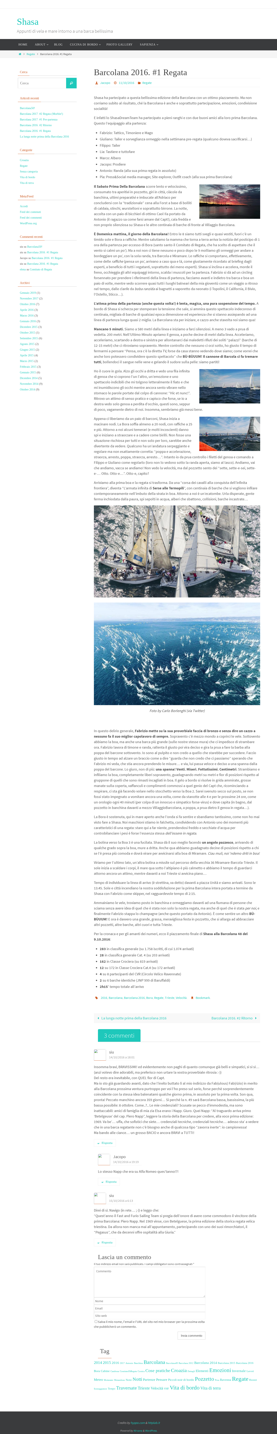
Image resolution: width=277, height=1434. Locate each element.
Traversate (126, 1388)
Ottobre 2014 (27, 389)
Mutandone (119, 1380)
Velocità (181, 998)
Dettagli (191, 1371)
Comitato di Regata (41, 269)
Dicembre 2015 (29, 326)
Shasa (28, 21)
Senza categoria (29, 171)
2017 (122, 1363)
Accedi (24, 206)
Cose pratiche (157, 1370)
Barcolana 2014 (205, 1363)
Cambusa (115, 1371)
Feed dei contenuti (30, 212)
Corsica (141, 1371)
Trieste (169, 998)
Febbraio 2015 (28, 366)
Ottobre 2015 (27, 332)
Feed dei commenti (31, 217)
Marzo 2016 (27, 315)
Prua (217, 1380)
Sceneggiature (100, 1389)
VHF (166, 1388)
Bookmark (203, 998)
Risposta (107, 1143)
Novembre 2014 (29, 383)
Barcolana (115, 998)
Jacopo (105, 83)
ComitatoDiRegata (128, 1371)
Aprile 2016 (27, 309)
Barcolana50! (27, 108)
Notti (137, 1379)
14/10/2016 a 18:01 (122, 1057)
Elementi (202, 1371)
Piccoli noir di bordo (181, 1379)
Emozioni (220, 1370)
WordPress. (151, 1430)
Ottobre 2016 (27, 304)
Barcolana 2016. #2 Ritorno (232, 1018)
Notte (129, 1379)
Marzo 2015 (27, 361)
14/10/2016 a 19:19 (126, 1162)
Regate (31, 54)
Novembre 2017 (29, 298)
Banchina (138, 1363)
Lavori (250, 1371)
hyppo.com (138, 1423)
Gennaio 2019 (28, 292)
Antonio (129, 1363)
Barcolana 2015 (226, 1363)
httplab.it (154, 1423)
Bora (149, 998)
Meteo (98, 1380)
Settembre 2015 (29, 338)
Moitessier (108, 1380)
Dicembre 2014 (29, 378)
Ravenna (225, 1379)
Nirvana (137, 1430)
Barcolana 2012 (186, 1363)
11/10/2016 (126, 83)
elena (23, 269)
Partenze (149, 1380)
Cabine (105, 1371)
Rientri (253, 1379)
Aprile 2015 (27, 355)
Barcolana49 (172, 1363)
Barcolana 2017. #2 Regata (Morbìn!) (41, 113)
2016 (104, 998)
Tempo (111, 1388)
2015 (107, 1362)
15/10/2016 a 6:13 (121, 1201)
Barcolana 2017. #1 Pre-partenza (38, 119)
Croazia (179, 1370)
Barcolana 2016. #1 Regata (35, 130)
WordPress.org (28, 223)
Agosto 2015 (27, 344)
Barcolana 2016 (134, 998)
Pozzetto (204, 1379)
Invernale (239, 1371)
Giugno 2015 (27, 349)
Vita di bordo (185, 1387)
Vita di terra (210, 1388)
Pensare (161, 1380)
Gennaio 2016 (28, 321)
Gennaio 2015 (28, 372)
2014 (98, 1362)
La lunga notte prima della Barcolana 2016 (133, 1018)
